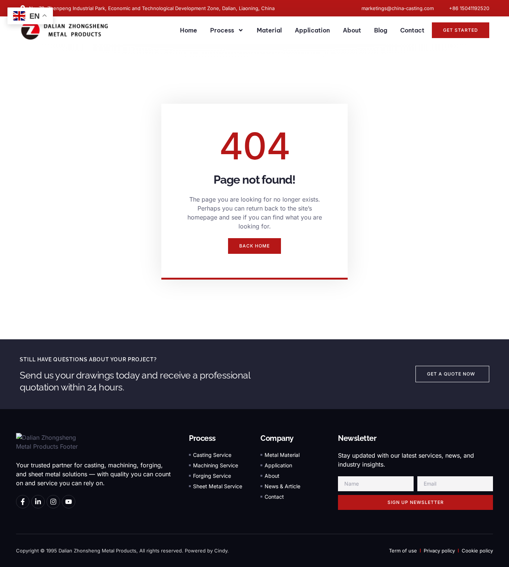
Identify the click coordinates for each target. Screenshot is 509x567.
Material (269, 30)
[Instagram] (53, 501)
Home (188, 30)
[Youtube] (68, 501)
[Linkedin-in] (38, 501)
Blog (380, 30)
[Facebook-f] (22, 501)
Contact (412, 30)
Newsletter (357, 438)
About (352, 30)
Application (312, 30)
